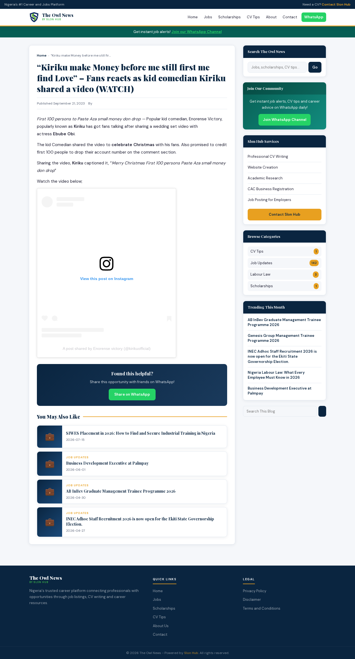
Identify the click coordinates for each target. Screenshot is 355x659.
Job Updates (283, 263)
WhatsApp (313, 17)
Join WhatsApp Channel (284, 119)
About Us (161, 626)
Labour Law (283, 274)
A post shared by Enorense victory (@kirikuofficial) (107, 348)
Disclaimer (252, 599)
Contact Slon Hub (336, 4)
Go (315, 67)
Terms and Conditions (261, 608)
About (271, 17)
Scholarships (229, 17)
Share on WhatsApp (132, 394)
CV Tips (253, 17)
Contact (290, 17)
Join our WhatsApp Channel (196, 31)
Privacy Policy (254, 591)
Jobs (208, 17)
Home (193, 17)
